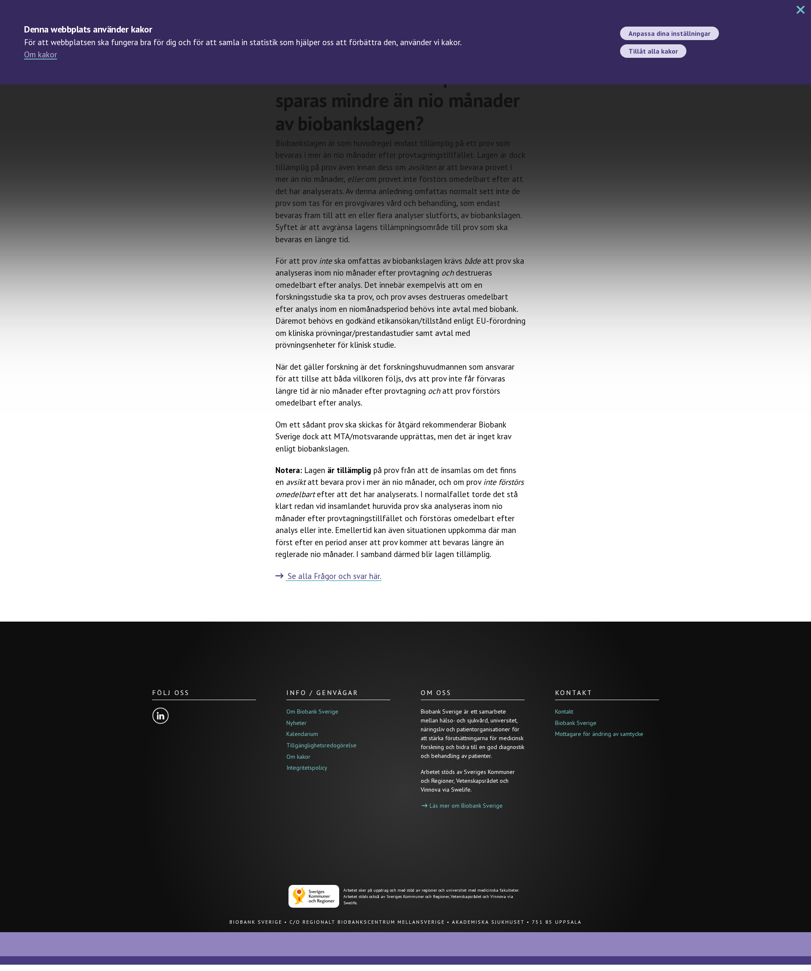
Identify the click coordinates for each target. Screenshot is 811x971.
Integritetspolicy (306, 767)
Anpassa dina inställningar (669, 33)
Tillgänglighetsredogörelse (321, 745)
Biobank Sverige (575, 723)
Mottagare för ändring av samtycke (599, 734)
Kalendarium (302, 734)
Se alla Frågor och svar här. (333, 576)
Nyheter (296, 723)
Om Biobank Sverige (312, 711)
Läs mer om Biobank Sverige (466, 805)
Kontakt (564, 711)
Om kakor (40, 54)
